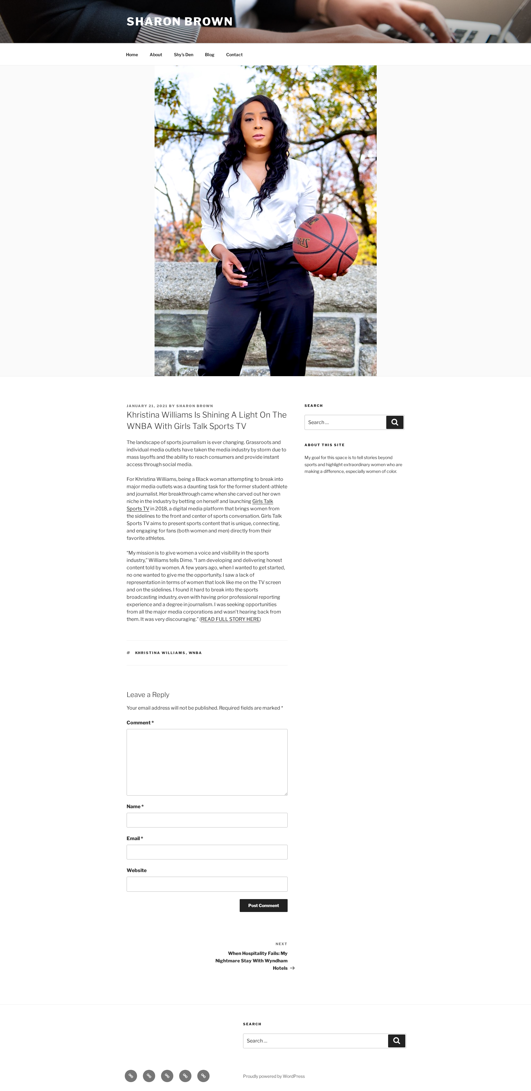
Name (135, 806)
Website (137, 870)
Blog (209, 54)
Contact (234, 54)
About (156, 54)
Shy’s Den (183, 54)
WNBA (196, 653)
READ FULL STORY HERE (230, 619)
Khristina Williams (160, 653)
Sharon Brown (180, 21)
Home (132, 54)
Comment (140, 723)
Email (135, 838)
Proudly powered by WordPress (274, 1076)
